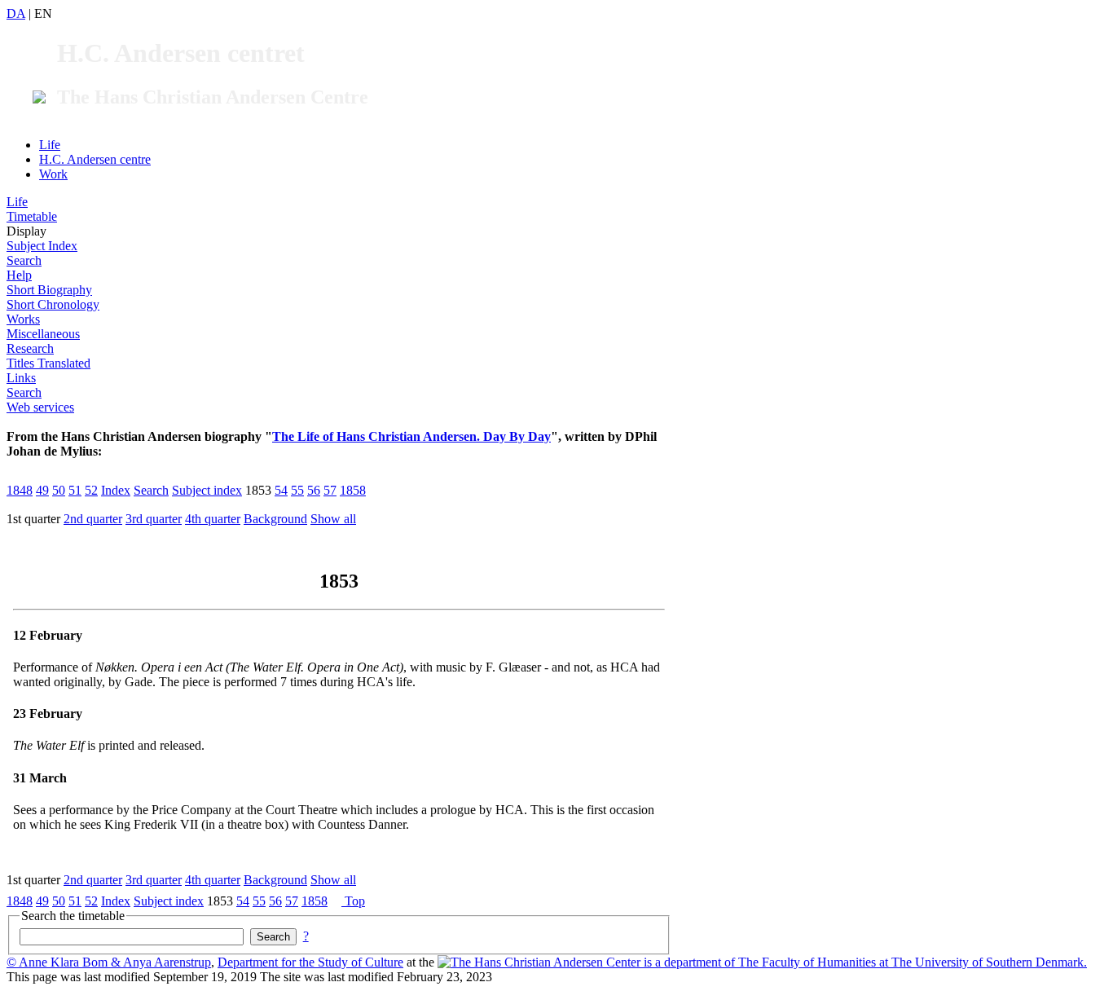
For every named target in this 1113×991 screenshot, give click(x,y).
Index (115, 490)
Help (19, 275)
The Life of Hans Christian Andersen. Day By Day (411, 436)
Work (53, 174)
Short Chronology (53, 304)
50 (58, 490)
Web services (40, 407)
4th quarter (212, 519)
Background (275, 519)
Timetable (32, 216)
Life (49, 145)
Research (30, 348)
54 (281, 490)
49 (42, 490)
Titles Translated (48, 363)
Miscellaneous (43, 334)
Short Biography (49, 290)
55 (297, 490)
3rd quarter (153, 519)
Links (21, 378)
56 (313, 490)
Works (23, 319)
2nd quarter (93, 519)
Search (24, 260)
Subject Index (42, 246)
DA (16, 13)
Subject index (207, 490)
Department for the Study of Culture (310, 962)
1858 (353, 490)
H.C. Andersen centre (95, 159)
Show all (333, 519)
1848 (20, 490)
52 (91, 490)
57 (330, 490)
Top (353, 901)
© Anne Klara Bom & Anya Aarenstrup (109, 962)
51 (74, 490)
